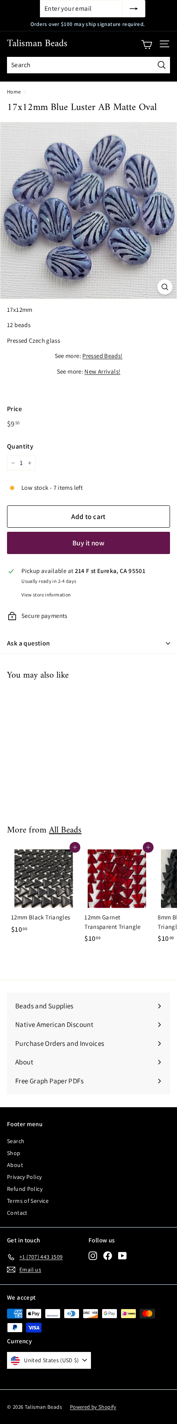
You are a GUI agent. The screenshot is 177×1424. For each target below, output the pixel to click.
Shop (14, 1153)
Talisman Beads (37, 43)
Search (15, 1141)
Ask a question (28, 643)
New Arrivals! (102, 371)
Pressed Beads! (102, 356)
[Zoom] (164, 287)
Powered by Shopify (93, 1406)
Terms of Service (28, 1200)
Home (14, 91)
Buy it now (88, 542)
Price (14, 409)
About (15, 1165)
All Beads (65, 830)
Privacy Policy (24, 1177)
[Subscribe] (133, 8)
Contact (17, 1212)
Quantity (20, 446)
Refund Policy (24, 1189)
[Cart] (146, 44)
